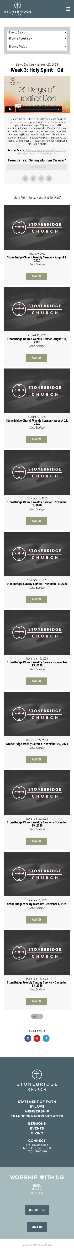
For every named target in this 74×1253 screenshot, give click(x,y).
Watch (36, 276)
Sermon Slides (38, 166)
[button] (37, 1210)
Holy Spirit (60, 150)
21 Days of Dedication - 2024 (39, 150)
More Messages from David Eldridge (37, 153)
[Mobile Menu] (68, 9)
